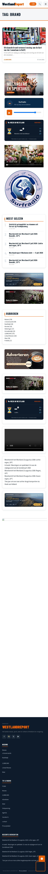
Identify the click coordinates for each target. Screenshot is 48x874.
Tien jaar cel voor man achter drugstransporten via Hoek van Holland (23, 861)
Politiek (7, 341)
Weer (6, 338)
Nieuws (7, 320)
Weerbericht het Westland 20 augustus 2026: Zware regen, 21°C (20, 856)
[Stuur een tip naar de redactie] (41, 858)
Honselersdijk (9, 331)
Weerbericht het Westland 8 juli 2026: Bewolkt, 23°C (23, 261)
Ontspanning (6, 808)
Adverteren (5, 800)
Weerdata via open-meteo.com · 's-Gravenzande (24, 139)
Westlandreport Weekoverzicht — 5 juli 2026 (26, 252)
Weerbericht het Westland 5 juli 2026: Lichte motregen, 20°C (26, 244)
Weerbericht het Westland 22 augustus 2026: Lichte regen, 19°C (20, 840)
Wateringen (8, 329)
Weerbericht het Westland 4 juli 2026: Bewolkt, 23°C (23, 235)
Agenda (4, 813)
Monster (7, 327)
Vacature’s (5, 817)
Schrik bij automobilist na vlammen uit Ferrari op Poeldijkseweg (23, 225)
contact (4, 822)
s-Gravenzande (9, 322)
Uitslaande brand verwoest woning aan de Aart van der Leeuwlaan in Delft (23, 48)
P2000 (4, 786)
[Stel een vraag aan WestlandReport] (40, 866)
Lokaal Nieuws (9, 336)
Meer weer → (38, 122)
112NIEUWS (8, 42)
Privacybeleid (6, 826)
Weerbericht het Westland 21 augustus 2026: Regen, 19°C (19, 852)
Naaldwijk (7, 324)
